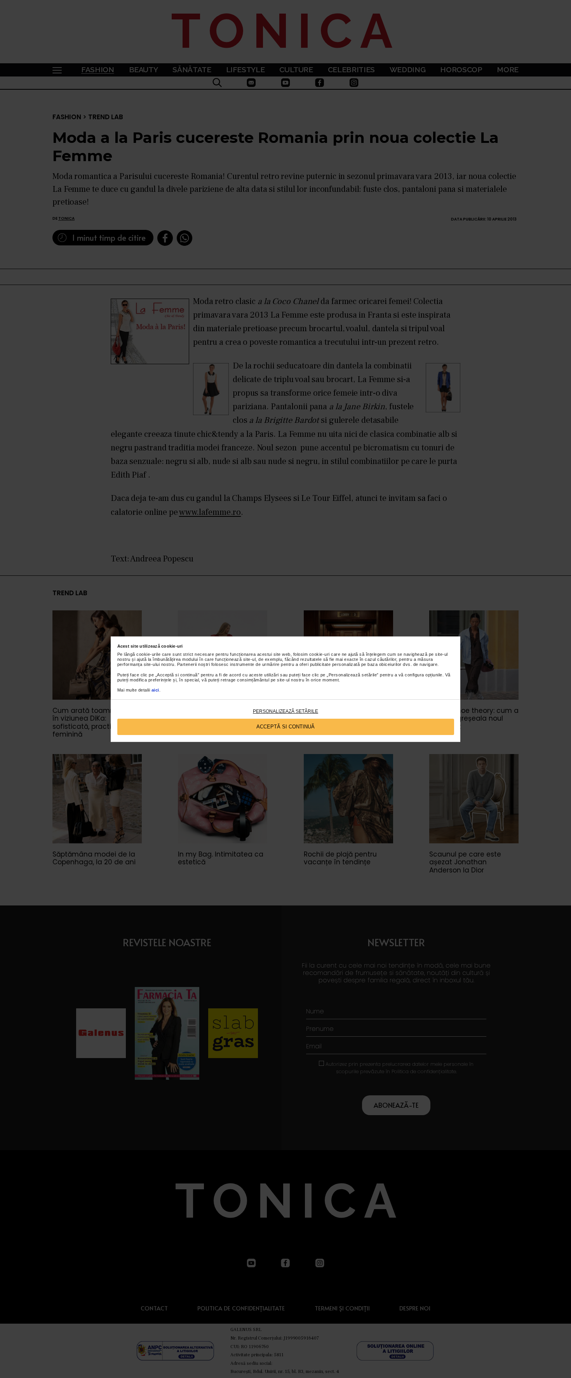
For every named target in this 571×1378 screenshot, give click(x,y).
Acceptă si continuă (285, 727)
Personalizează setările (285, 711)
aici (155, 690)
